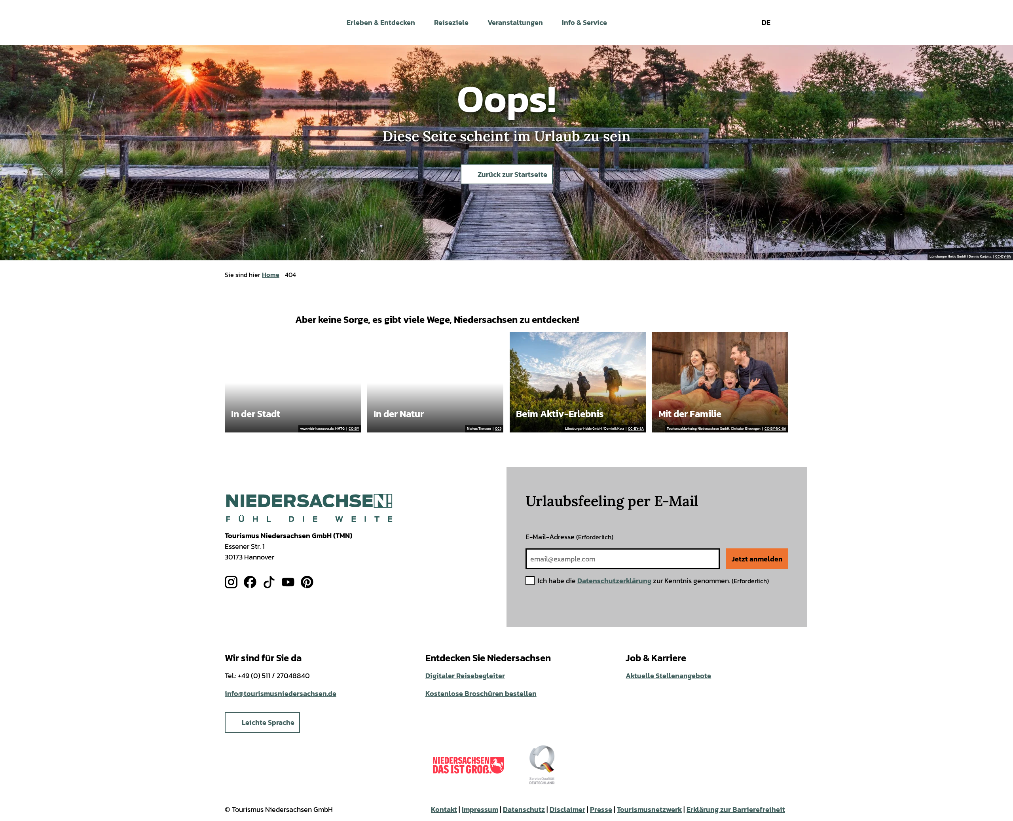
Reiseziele (451, 22)
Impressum (480, 809)
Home (270, 274)
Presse (601, 809)
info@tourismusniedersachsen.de (280, 693)
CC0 (498, 428)
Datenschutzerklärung (614, 580)
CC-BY (354, 428)
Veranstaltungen (515, 22)
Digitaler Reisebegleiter (465, 675)
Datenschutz (524, 809)
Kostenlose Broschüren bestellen (481, 693)
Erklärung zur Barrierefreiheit (736, 809)
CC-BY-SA (1003, 256)
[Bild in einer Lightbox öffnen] (309, 508)
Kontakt (444, 809)
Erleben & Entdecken (381, 22)
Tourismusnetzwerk (649, 809)
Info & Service (584, 22)
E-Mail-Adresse (569, 536)
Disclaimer (567, 809)
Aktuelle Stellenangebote (668, 675)
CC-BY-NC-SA (775, 428)
